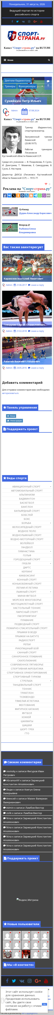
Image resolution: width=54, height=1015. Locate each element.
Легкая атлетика (27, 587)
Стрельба (26, 680)
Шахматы (27, 721)
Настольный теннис (27, 607)
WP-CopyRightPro (29, 1013)
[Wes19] (7, 954)
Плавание (26, 620)
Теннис (27, 688)
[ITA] (16, 954)
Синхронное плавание (27, 656)
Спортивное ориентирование (27, 672)
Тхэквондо (27, 696)
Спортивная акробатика (27, 668)
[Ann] (16, 944)
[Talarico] (35, 935)
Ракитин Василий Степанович (22, 361)
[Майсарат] (26, 954)
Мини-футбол (27, 595)
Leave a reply (37, 285)
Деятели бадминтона (17, 80)
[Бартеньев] (35, 954)
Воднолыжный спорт (27, 535)
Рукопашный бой (27, 648)
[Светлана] (35, 944)
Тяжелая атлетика (27, 701)
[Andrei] (45, 954)
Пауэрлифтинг (27, 616)
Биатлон (27, 506)
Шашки (27, 725)
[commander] (45, 944)
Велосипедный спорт (27, 527)
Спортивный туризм (27, 676)
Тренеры (10, 86)
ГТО (27, 733)
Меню (10, 60)
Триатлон (27, 692)
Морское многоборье (27, 599)
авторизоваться (10, 393)
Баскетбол (27, 502)
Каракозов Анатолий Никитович (23, 278)
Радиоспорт (27, 640)
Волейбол (27, 543)
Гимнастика (26, 551)
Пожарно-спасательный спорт (27, 628)
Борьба (26, 523)
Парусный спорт (27, 612)
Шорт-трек (27, 729)
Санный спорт (27, 652)
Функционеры (27, 86)
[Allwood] (7, 935)
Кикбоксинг (27, 575)
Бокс (27, 518)
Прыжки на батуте (27, 636)
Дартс (27, 567)
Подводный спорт (26, 624)
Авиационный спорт (26, 486)
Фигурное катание (27, 709)
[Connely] (26, 944)
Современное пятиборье (26, 664)
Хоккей (26, 717)
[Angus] (26, 935)
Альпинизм (27, 494)
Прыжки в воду (27, 632)
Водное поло (27, 531)
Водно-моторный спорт (27, 539)
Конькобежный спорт (27, 583)
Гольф (27, 555)
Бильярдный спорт (27, 510)
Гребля (26, 563)
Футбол (27, 713)
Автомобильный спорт (27, 490)
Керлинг (27, 571)
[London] (16, 935)
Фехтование (27, 705)
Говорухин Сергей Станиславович (24, 324)
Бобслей (27, 514)
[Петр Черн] (7, 944)
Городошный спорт (27, 559)
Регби (27, 644)
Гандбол (27, 547)
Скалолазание (27, 660)
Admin (14, 110)
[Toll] (45, 935)
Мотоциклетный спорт (27, 603)
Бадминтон (27, 498)
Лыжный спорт (26, 591)
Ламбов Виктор (34, 807)
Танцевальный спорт (27, 684)
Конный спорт (27, 579)
